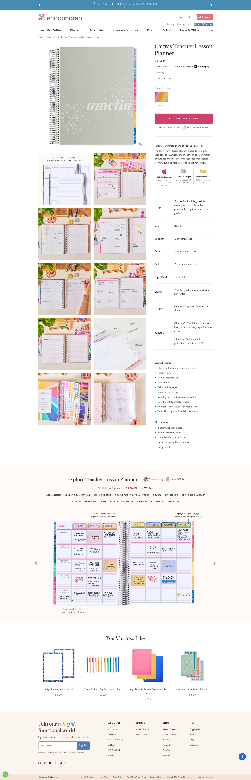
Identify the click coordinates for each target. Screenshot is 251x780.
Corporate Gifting (115, 739)
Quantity (159, 72)
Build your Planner (183, 118)
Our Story (112, 729)
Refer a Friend (168, 745)
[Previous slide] (36, 562)
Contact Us (194, 745)
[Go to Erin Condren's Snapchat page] (66, 763)
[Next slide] (214, 562)
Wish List (166, 739)
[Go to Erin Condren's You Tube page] (50, 763)
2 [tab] (124, 7)
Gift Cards (167, 750)
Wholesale (112, 734)
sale (210, 30)
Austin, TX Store (142, 729)
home (41, 37)
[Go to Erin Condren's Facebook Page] (39, 763)
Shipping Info (195, 729)
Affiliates (111, 745)
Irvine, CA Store (142, 734)
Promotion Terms (156, 777)
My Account (185, 24)
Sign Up (83, 745)
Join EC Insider (204, 24)
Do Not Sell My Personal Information (179, 777)
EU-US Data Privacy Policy (136, 777)
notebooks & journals (125, 30)
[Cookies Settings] (5, 774)
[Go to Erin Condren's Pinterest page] (61, 763)
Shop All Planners (170, 729)
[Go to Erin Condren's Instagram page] (45, 763)
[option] (125, 4)
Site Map (166, 755)
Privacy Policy (103, 777)
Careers (111, 755)
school (167, 30)
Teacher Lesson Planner (57, 37)
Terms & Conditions (69, 752)
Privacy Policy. (81, 752)
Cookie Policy (117, 777)
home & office (189, 30)
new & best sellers (49, 30)
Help (172, 24)
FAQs (192, 739)
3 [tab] (126, 7)
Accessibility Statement (205, 777)
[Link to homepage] (60, 17)
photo (150, 30)
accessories (96, 30)
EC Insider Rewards (170, 734)
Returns (193, 734)
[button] (39, 5)
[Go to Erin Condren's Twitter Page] (55, 763)
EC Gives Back (114, 750)
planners (75, 30)
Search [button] (182, 17)
